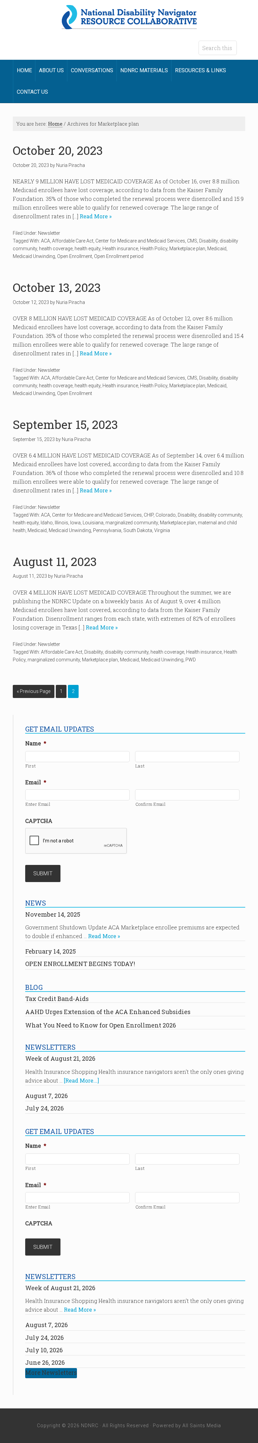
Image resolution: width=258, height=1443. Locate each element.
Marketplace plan (187, 248)
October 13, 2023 (57, 287)
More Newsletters (51, 1372)
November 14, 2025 (52, 914)
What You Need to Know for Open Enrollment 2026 (100, 1025)
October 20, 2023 (58, 150)
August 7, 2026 (46, 1096)
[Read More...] (81, 1080)
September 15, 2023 (65, 424)
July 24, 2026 (44, 1108)
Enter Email (38, 804)
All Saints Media (201, 1425)
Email (35, 782)
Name (35, 743)
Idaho (47, 522)
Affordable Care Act (72, 241)
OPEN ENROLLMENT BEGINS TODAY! (80, 964)
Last (140, 766)
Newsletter (49, 233)
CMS (192, 241)
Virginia (162, 530)
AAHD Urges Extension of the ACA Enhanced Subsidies (107, 1012)
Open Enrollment (74, 256)
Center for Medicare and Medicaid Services (140, 241)
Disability (208, 241)
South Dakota (137, 530)
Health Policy (153, 248)
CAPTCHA (38, 821)
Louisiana (93, 522)
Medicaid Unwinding (34, 256)
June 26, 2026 (45, 1362)
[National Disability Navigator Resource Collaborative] (129, 25)
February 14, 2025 (50, 951)
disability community (220, 515)
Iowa (75, 522)
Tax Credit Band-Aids (57, 999)
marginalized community (131, 522)
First (31, 766)
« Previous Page (33, 691)
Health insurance (120, 248)
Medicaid (216, 248)
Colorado (166, 515)
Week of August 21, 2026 (60, 1058)
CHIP (149, 515)
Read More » (95, 216)
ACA (45, 241)
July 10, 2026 (44, 1350)
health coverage (56, 248)
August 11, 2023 (55, 561)
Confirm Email (150, 804)
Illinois (61, 522)
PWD (190, 659)
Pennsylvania (107, 530)
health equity (87, 248)
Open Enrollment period (118, 256)
